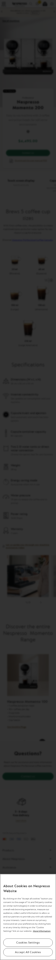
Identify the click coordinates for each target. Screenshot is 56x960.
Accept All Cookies (28, 952)
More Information (42, 931)
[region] (28, 917)
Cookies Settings (28, 942)
